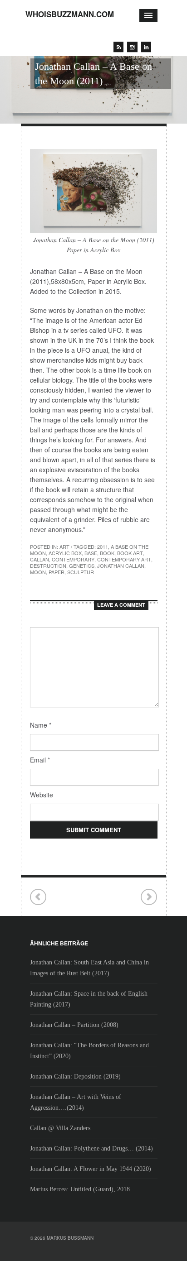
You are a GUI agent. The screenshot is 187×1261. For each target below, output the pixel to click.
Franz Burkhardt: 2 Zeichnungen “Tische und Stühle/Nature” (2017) (148, 897)
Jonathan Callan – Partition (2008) (74, 1024)
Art (64, 546)
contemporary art (124, 559)
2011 (102, 546)
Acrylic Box (65, 552)
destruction (48, 565)
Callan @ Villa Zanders (60, 1128)
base (90, 552)
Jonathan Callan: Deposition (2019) (75, 1076)
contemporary (73, 559)
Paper (56, 571)
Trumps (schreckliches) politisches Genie (38, 897)
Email (40, 759)
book (107, 552)
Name (40, 724)
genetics (81, 565)
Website (41, 794)
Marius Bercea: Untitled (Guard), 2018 (80, 1189)
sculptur (80, 571)
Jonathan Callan (120, 565)
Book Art (130, 552)
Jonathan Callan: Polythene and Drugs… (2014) (91, 1148)
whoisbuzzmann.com (69, 14)
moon (38, 571)
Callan (39, 559)
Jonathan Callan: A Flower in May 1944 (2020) (90, 1168)
